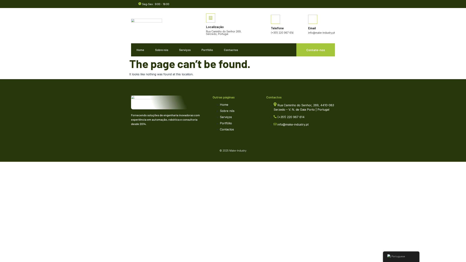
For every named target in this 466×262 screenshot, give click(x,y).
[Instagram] (150, 134)
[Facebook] (333, 4)
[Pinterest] (157, 134)
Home (140, 49)
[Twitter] (143, 134)
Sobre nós (161, 49)
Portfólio (207, 49)
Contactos (231, 49)
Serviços (185, 49)
